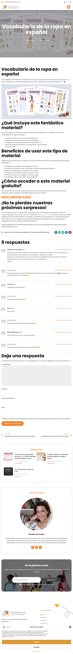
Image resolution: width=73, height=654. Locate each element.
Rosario (9, 270)
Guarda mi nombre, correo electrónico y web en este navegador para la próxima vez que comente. (35, 419)
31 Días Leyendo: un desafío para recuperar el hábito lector (57, 456)
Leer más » (18, 463)
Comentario (6, 364)
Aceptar (36, 642)
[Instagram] (67, 2)
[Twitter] (70, 2)
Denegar (36, 647)
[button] (70, 627)
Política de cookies (36, 651)
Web (3, 407)
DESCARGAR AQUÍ (16, 197)
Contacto (43, 623)
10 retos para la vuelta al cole (24, 470)
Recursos (43, 618)
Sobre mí (43, 620)
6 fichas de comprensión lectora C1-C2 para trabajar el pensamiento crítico (25, 456)
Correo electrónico (8, 398)
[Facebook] (64, 2)
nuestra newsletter (46, 215)
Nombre (4, 389)
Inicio (42, 615)
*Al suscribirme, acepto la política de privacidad (37, 585)
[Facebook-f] (32, 547)
